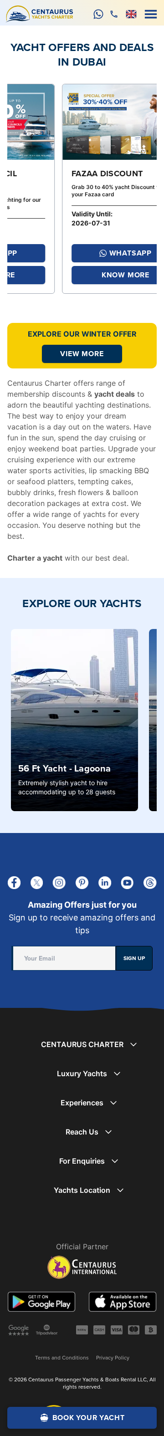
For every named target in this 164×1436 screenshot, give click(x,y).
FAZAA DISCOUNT (53, 173)
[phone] (113, 14)
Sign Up (134, 958)
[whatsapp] (98, 14)
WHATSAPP (76, 253)
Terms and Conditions (62, 1357)
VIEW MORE (81, 353)
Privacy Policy (112, 1357)
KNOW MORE (71, 275)
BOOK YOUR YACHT (88, 1417)
